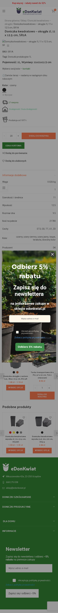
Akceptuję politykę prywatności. (30, 332)
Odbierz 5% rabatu (30, 346)
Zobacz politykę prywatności (29, 337)
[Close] (52, 254)
